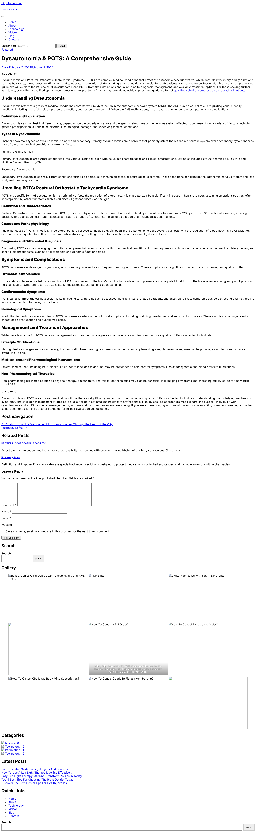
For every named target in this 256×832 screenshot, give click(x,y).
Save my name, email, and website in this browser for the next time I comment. (58, 531)
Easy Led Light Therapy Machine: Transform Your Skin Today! (42, 776)
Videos (12, 32)
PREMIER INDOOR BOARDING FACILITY (23, 443)
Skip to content (11, 3)
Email (6, 518)
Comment (9, 505)
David (5, 67)
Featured (7, 49)
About (12, 25)
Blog (11, 36)
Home (12, 22)
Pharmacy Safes (10, 457)
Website (6, 524)
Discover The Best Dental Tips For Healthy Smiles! (34, 783)
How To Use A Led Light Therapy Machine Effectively (36, 772)
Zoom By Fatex (10, 9)
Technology (16, 29)
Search (6, 553)
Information (14, 750)
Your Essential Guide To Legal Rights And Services (34, 769)
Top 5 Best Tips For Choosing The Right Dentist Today (37, 779)
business (13, 743)
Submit (38, 558)
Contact (13, 39)
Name (6, 511)
